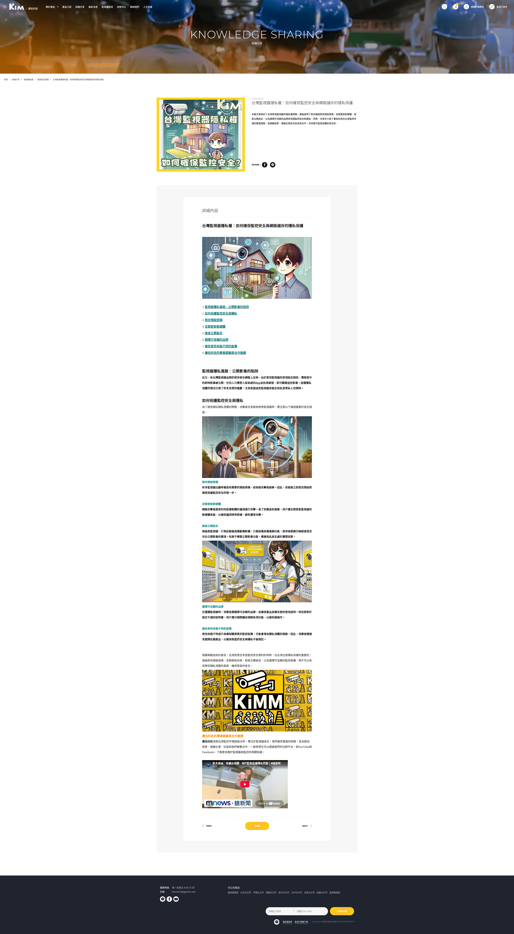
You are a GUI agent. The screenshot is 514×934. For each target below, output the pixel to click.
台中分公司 (296, 892)
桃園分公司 (271, 892)
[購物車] (455, 6)
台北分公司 (245, 892)
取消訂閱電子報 (301, 922)
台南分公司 (309, 892)
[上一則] (207, 826)
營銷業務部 (233, 892)
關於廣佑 (50, 6)
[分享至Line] (272, 164)
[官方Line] (162, 899)
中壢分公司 (258, 892)
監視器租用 (107, 6)
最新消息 (93, 6)
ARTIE (351, 921)
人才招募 (147, 6)
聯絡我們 (134, 6)
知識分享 (79, 6)
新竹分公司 (284, 892)
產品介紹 (66, 6)
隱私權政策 (287, 922)
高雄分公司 (322, 892)
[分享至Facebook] (264, 164)
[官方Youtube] (176, 899)
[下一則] (307, 826)
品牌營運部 (334, 892)
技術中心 (121, 6)
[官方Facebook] (169, 899)
